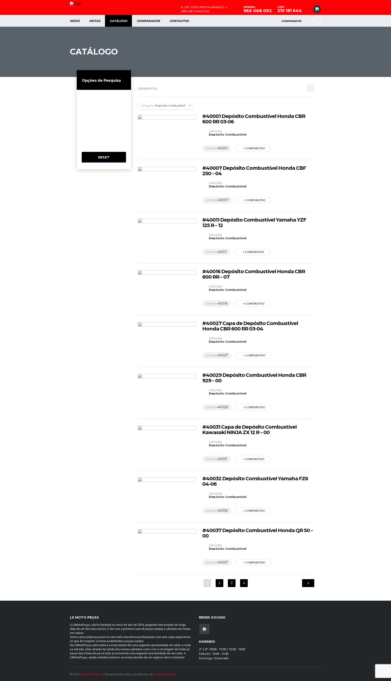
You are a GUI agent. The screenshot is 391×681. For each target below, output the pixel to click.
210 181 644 (289, 10)
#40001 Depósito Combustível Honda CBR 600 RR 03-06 (253, 119)
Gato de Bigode (165, 674)
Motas (94, 21)
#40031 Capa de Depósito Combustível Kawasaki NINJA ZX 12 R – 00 (249, 429)
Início (75, 21)
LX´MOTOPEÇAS (91, 674)
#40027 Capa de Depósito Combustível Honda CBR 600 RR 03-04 (250, 326)
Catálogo (118, 21)
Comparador (148, 21)
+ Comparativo (254, 148)
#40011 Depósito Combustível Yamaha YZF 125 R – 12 (254, 222)
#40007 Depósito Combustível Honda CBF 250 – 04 (254, 170)
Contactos (179, 21)
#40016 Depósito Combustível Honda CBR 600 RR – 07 (253, 274)
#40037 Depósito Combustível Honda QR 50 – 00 (257, 533)
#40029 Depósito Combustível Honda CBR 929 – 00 (254, 378)
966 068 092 (257, 10)
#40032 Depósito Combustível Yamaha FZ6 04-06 (255, 481)
